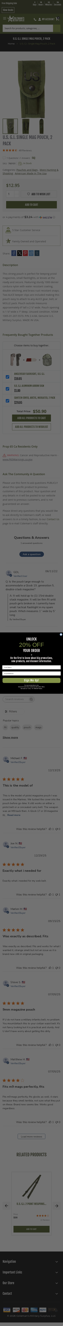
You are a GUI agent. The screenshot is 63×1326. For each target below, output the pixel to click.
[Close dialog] (61, 634)
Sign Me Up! (31, 680)
